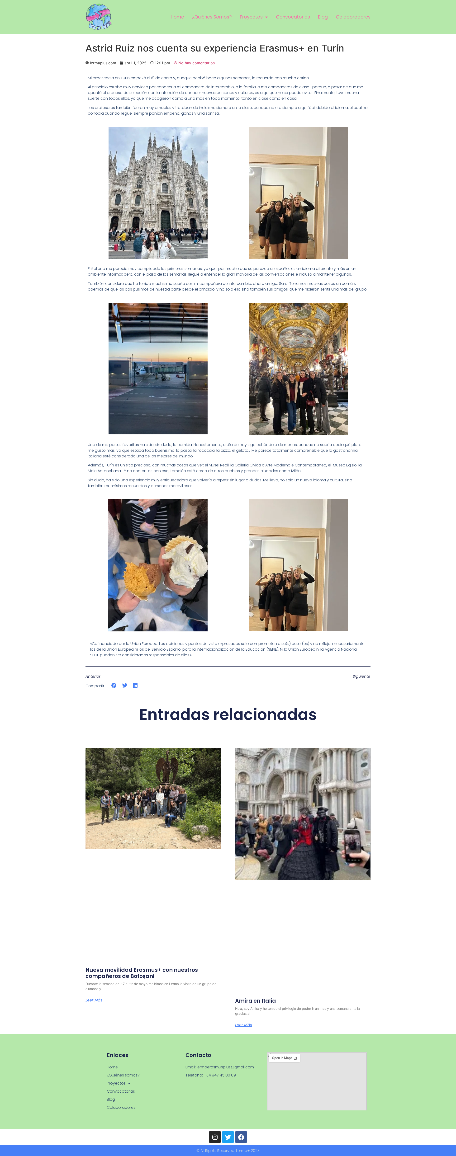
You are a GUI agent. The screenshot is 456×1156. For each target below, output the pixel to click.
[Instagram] (215, 1137)
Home (177, 17)
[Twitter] (228, 1137)
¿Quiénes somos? (212, 17)
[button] (114, 685)
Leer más (94, 1000)
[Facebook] (241, 1137)
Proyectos (251, 17)
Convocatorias (293, 17)
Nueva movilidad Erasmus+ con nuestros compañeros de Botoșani (142, 973)
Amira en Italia (255, 1001)
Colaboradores (353, 17)
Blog (323, 17)
